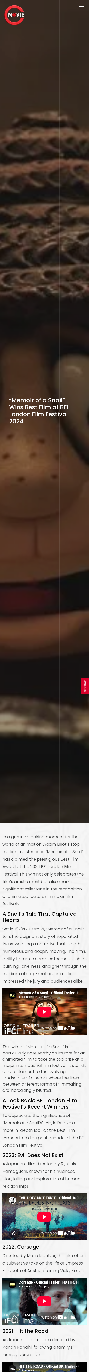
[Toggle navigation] (81, 8)
